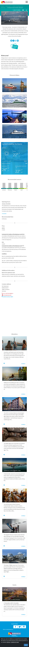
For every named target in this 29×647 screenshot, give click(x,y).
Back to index (16, 10)
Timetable (4, 213)
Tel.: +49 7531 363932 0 (8, 293)
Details (4, 148)
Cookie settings (15, 642)
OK (26, 645)
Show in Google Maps (8, 296)
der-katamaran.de (7, 295)
